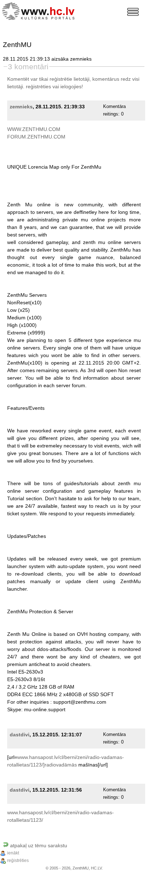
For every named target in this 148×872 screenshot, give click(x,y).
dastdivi (19, 734)
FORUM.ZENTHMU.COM (36, 137)
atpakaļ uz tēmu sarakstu (38, 845)
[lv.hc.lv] (40, 10)
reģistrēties (38, 86)
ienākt (13, 852)
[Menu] (132, 12)
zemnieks (21, 106)
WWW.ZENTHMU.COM (33, 129)
